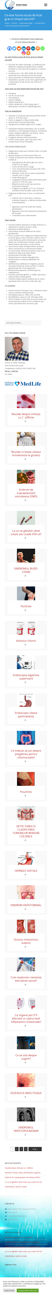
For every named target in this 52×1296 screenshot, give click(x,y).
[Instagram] (24, 53)
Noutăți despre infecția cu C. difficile (26, 415)
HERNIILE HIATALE (26, 870)
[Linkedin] (24, 48)
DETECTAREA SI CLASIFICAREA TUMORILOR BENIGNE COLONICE (26, 831)
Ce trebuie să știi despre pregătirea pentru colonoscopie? (26, 754)
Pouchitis (26, 792)
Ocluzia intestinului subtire (26, 941)
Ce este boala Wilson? (25, 42)
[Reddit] (19, 48)
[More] (28, 53)
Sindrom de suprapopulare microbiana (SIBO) (26, 493)
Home (7, 23)
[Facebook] (9, 48)
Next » (35, 1149)
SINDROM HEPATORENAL (26, 905)
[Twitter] (14, 48)
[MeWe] (33, 48)
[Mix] (38, 48)
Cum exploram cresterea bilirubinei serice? (26, 978)
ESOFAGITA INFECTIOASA (26, 1093)
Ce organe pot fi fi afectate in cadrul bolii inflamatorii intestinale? (26, 1018)
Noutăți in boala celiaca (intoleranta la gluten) (26, 453)
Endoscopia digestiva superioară (26, 676)
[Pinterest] (28, 48)
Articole (14, 23)
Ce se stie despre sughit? (26, 1056)
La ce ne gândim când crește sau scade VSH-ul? (26, 532)
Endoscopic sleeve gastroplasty (26, 714)
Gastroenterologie (26, 23)
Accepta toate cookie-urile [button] (27, 1290)
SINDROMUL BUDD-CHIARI (26, 570)
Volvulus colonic (26, 640)
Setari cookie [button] (9, 1290)
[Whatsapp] (42, 48)
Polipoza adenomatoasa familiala (27, 39)
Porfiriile (26, 606)
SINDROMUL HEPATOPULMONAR (26, 1129)
